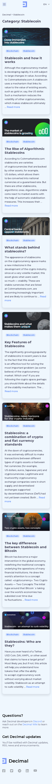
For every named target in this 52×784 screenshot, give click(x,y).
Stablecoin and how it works (23, 60)
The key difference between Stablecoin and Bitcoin (26, 547)
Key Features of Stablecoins (18, 344)
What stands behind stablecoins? (22, 249)
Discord (37, 721)
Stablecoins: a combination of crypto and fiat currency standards (24, 438)
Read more (13, 107)
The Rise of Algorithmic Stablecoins (24, 150)
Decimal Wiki (30, 724)
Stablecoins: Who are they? (23, 643)
